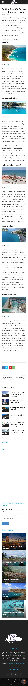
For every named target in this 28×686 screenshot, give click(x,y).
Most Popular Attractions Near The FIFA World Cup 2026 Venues (17, 394)
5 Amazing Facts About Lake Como (11, 579)
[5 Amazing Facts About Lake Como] (14, 574)
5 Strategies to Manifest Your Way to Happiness (17, 431)
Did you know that (4, 410)
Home (3, 679)
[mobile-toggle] (2, 2)
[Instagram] (11, 674)
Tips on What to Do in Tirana (20, 378)
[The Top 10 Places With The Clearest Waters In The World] (14, 591)
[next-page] (5, 438)
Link (7, 64)
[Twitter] (6, 367)
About (11, 681)
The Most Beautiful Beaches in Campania (7, 378)
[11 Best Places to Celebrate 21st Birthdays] (14, 541)
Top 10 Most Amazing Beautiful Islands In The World (13, 613)
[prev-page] (3, 438)
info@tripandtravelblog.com (17, 663)
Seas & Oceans (4, 425)
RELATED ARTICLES (8, 384)
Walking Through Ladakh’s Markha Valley (17, 416)
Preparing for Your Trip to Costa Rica (17, 409)
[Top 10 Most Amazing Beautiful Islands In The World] (14, 609)
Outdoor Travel (4, 418)
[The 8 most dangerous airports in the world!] (14, 558)
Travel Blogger (6, 548)
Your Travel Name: (7, 509)
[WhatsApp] (13, 367)
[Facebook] (3, 367)
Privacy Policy (15, 679)
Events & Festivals (4, 395)
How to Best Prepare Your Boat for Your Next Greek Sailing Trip (17, 424)
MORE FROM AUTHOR (9, 388)
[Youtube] (20, 674)
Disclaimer (8, 679)
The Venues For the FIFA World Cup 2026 (16, 401)
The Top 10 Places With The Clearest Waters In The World (14, 595)
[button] (26, 2)
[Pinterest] (10, 367)
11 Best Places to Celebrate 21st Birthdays (13, 547)
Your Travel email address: (9, 516)
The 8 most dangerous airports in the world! (13, 562)
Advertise (16, 681)
